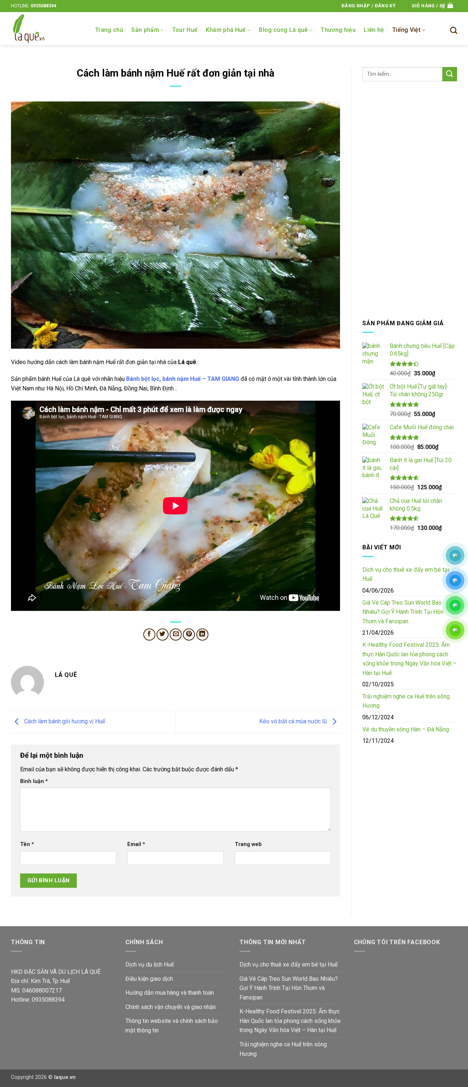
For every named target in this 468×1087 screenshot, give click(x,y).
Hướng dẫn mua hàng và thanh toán (169, 992)
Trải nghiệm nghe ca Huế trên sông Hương (406, 701)
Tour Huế (185, 29)
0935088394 (43, 5)
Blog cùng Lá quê (283, 29)
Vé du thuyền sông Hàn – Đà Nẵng (405, 729)
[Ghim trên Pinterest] (189, 634)
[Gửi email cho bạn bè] (176, 634)
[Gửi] (449, 74)
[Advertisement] (409, 200)
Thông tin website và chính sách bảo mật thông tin (171, 1025)
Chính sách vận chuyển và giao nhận (170, 1006)
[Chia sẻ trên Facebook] (149, 634)
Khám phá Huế (226, 29)
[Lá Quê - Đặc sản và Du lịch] (47, 28)
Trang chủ (109, 29)
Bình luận (34, 781)
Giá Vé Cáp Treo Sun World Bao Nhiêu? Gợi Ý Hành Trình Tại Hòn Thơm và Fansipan (403, 612)
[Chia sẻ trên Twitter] (162, 634)
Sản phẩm (145, 29)
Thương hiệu (338, 29)
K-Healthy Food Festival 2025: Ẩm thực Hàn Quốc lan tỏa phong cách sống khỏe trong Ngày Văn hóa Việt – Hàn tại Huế (409, 658)
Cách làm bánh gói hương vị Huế (64, 721)
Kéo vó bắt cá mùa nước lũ (293, 721)
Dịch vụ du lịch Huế (149, 964)
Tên (27, 844)
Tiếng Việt (406, 29)
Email (136, 844)
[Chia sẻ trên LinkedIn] (202, 634)
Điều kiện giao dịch (149, 978)
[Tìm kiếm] (453, 30)
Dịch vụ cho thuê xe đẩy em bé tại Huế (405, 574)
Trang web (248, 844)
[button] (368, 6)
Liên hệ (374, 29)
